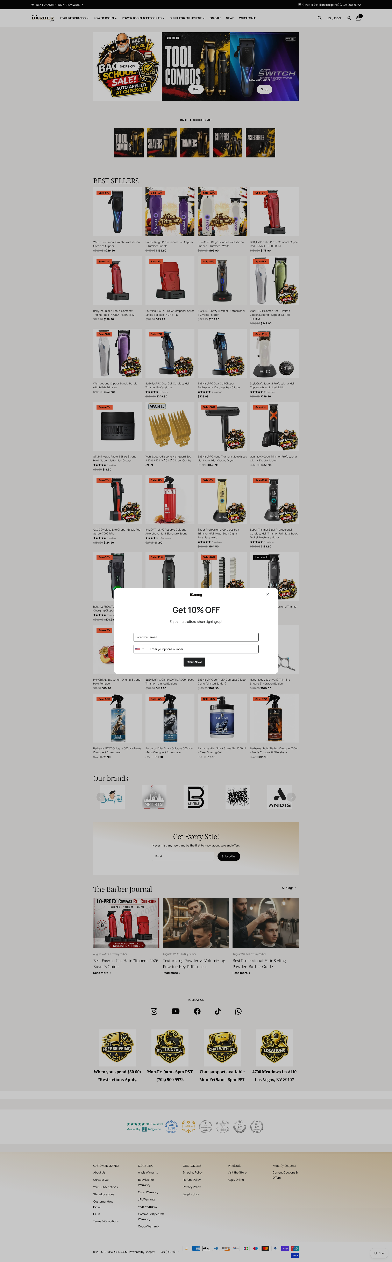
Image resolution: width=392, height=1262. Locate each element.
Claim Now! (194, 662)
